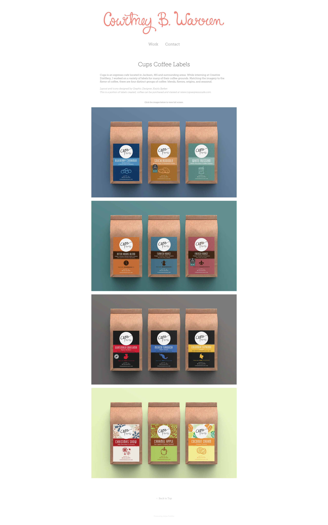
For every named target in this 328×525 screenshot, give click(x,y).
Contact (172, 44)
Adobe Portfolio (168, 516)
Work (153, 44)
